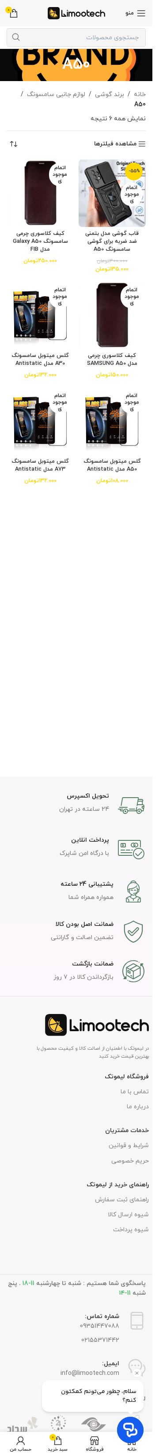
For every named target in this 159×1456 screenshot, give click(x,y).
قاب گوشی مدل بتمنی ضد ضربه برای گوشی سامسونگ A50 (112, 241)
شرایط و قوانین (129, 1145)
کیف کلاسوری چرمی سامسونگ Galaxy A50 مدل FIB (40, 241)
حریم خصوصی (130, 1161)
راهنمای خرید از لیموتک (118, 1185)
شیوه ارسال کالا (128, 1215)
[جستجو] (16, 37)
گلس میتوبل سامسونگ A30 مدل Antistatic (40, 360)
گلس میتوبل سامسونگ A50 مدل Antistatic (112, 465)
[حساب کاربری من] (20, 1444)
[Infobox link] (76, 805)
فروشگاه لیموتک (127, 1077)
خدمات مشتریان (127, 1130)
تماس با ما (135, 1092)
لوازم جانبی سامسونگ (56, 94)
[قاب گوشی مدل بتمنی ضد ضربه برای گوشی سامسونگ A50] (112, 193)
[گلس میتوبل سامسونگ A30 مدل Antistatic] (40, 315)
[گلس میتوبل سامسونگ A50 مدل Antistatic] (112, 421)
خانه (140, 94)
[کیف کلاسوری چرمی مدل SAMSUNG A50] (112, 315)
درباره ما (138, 1107)
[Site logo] (76, 12)
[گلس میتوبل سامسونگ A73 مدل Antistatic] (40, 421)
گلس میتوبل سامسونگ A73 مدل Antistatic (40, 465)
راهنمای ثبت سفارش (122, 1200)
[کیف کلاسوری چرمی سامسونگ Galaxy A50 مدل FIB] (40, 193)
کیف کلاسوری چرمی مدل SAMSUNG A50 (112, 360)
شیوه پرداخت (131, 1230)
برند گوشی (109, 94)
